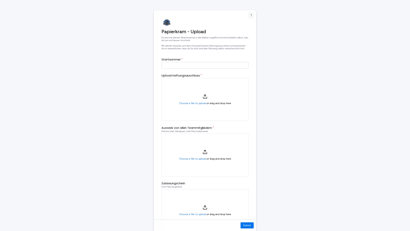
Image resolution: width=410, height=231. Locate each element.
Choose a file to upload (192, 103)
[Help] (251, 15)
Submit (247, 225)
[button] (205, 99)
